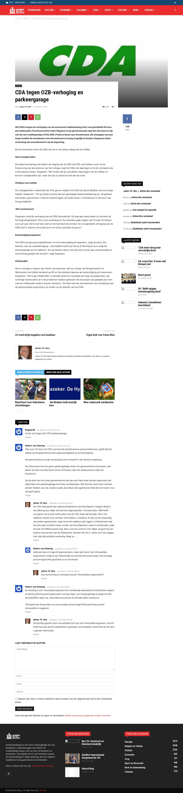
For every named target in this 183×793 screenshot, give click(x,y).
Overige (149, 10)
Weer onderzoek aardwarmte (98, 402)
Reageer (28, 437)
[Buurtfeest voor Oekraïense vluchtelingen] (30, 389)
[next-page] (21, 411)
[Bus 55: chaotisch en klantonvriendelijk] (72, 745)
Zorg (95, 10)
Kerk (135, 10)
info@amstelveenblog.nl (42, 765)
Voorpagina (34, 10)
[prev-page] (17, 411)
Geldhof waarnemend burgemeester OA (93, 756)
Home (17, 18)
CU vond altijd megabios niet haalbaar (35, 334)
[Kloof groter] (129, 279)
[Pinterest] (31, 117)
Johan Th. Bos (25, 107)
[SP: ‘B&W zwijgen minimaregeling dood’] (129, 292)
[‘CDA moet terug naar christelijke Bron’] (129, 251)
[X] (24, 117)
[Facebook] (175, 10)
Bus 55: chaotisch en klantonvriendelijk (93, 742)
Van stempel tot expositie (144, 209)
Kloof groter (144, 274)
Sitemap (43, 790)
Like (127, 115)
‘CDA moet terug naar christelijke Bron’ (149, 249)
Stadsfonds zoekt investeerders (145, 222)
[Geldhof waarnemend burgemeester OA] (72, 758)
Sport (108, 10)
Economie (65, 10)
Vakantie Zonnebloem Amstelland (149, 304)
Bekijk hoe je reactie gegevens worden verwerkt (87, 715)
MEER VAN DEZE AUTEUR (58, 372)
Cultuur (122, 10)
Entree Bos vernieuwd (150, 191)
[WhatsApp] (38, 117)
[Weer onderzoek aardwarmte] (99, 389)
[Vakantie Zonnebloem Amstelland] (129, 306)
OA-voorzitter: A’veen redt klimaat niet (152, 263)
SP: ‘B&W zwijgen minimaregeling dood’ (149, 290)
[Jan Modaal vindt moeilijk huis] (64, 389)
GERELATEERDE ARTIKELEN (30, 372)
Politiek (49, 10)
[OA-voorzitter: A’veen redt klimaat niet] (129, 265)
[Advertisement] (64, 297)
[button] (175, 2)
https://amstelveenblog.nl (44, 352)
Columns (81, 10)
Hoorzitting (88, 768)
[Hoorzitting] (72, 772)
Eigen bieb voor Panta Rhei (100, 334)
